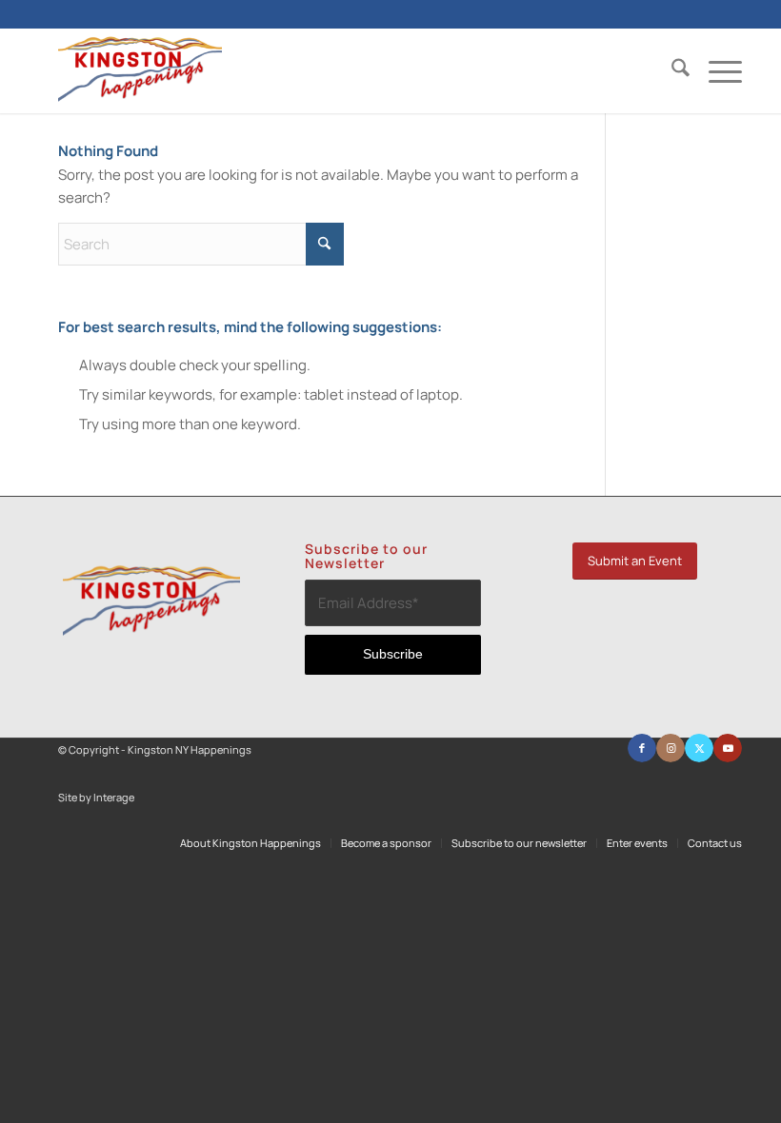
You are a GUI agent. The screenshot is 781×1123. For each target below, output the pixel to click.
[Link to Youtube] (727, 748)
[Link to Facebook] (642, 748)
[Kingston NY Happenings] (140, 70)
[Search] (671, 70)
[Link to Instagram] (670, 748)
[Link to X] (699, 748)
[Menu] (716, 70)
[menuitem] (671, 70)
